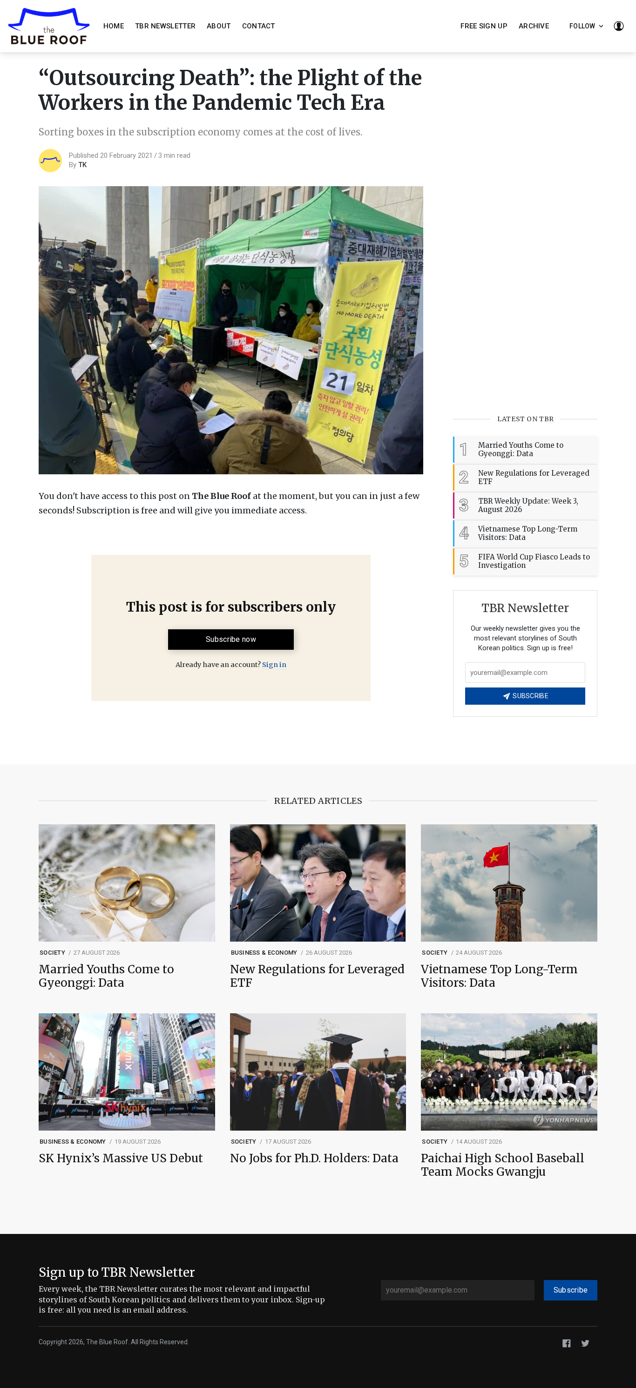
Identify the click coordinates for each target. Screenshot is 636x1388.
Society (52, 952)
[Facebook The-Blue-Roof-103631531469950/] (566, 1342)
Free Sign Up (483, 26)
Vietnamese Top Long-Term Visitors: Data (499, 976)
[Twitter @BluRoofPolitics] (585, 1342)
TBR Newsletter (165, 26)
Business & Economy (264, 952)
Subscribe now (231, 639)
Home (113, 26)
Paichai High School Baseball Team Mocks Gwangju (502, 1165)
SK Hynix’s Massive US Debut (121, 1159)
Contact (258, 26)
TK (82, 165)
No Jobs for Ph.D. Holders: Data (314, 1159)
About (219, 26)
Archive (534, 26)
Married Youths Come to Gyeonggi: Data (106, 976)
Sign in (274, 664)
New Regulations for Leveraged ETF (317, 976)
